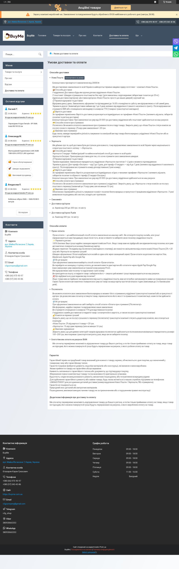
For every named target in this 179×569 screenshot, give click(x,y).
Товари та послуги (61, 35)
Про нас (82, 35)
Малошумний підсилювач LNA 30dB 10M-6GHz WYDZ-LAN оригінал (23, 152)
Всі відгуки (23, 212)
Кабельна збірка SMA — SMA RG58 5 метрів (23, 200)
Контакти (97, 35)
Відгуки (8, 84)
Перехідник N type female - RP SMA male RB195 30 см (22, 125)
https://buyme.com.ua (12, 494)
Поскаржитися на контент (81, 550)
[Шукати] (40, 54)
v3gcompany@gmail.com (16, 266)
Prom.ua (103, 547)
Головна (42, 35)
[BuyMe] (14, 36)
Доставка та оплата (119, 35)
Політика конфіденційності (103, 550)
